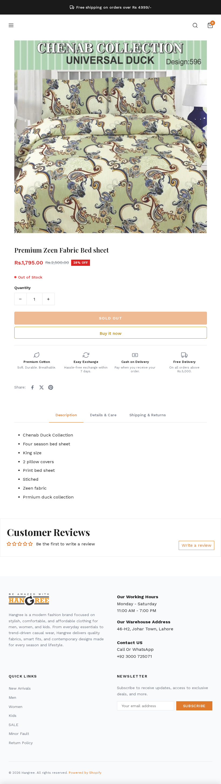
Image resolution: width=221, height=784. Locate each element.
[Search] (195, 25)
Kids (12, 715)
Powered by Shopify (85, 773)
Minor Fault (19, 733)
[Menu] (11, 25)
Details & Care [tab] (103, 415)
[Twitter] (41, 387)
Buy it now (110, 333)
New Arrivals (20, 688)
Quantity (22, 288)
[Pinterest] (50, 387)
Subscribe (194, 706)
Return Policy (21, 743)
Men (12, 697)
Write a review (196, 545)
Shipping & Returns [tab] (147, 415)
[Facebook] (32, 387)
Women (15, 706)
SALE (13, 725)
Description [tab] (66, 415)
